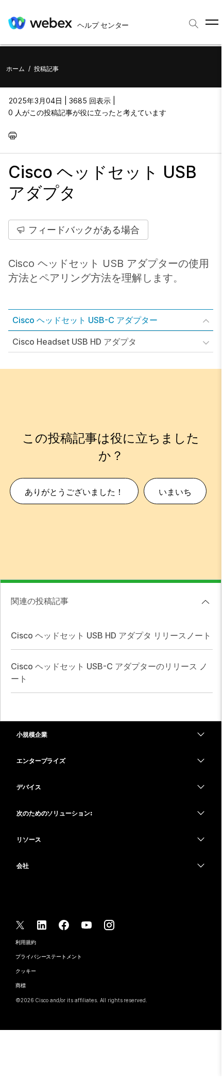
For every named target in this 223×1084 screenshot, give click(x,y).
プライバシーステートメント (48, 956)
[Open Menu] (211, 22)
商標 (20, 985)
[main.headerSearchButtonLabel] (193, 20)
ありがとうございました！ (74, 492)
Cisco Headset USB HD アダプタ (74, 341)
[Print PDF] (15, 135)
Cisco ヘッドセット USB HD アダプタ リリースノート (111, 635)
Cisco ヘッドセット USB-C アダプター (85, 320)
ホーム (15, 69)
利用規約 (25, 942)
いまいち (175, 492)
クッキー (25, 971)
